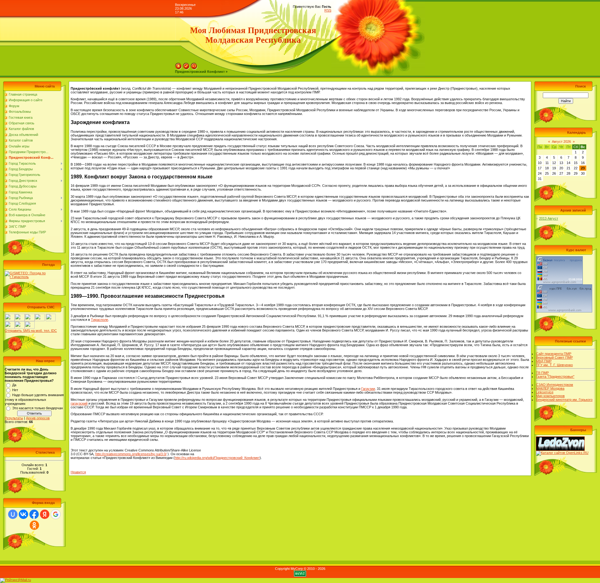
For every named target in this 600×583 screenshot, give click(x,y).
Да (14, 385)
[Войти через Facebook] (34, 514)
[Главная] (178, 65)
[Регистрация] (186, 65)
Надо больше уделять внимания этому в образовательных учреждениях (34, 399)
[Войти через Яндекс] (44, 514)
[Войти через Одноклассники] (34, 525)
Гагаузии (368, 389)
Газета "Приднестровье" (555, 376)
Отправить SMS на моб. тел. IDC (31, 330)
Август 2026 (561, 141)
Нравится (78, 472)
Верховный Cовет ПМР (554, 357)
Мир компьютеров (550, 396)
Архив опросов (38, 418)
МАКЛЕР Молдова (550, 388)
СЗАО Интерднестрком (554, 384)
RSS (327, 10)
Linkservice (544, 392)
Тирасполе (99, 319)
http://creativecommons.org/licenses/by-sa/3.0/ (131, 454)
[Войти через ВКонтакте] (23, 514)
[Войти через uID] (13, 514)
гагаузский (79, 403)
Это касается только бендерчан (37, 408)
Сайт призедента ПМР (553, 354)
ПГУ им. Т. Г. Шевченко (554, 365)
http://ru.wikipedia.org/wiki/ (217, 458)
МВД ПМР (544, 361)
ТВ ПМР (542, 373)
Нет (15, 390)
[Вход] (194, 65)
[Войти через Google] (56, 514)
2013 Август (548, 218)
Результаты (14, 418)
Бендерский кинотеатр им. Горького (564, 399)
